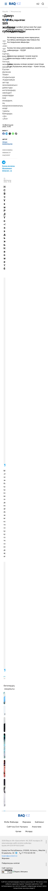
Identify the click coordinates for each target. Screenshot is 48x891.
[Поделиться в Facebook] (3, 133)
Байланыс (39, 822)
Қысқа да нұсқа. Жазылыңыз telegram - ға (8, 168)
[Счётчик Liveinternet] (7, 871)
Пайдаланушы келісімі (11, 863)
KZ (38, 4)
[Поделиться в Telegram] (6, 133)
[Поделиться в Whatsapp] (13, 133)
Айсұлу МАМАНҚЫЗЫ (7, 143)
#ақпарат (6, 155)
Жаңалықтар (16, 11)
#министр (6, 152)
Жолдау (29, 831)
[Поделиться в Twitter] (10, 133)
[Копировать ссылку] (16, 133)
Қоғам (18, 831)
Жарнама (26, 822)
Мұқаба (5, 11)
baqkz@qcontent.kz (9, 856)
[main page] (21, 3)
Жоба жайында (11, 822)
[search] (43, 4)
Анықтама (36, 826)
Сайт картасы (7, 868)
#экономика (7, 150)
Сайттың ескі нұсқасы (17, 826)
